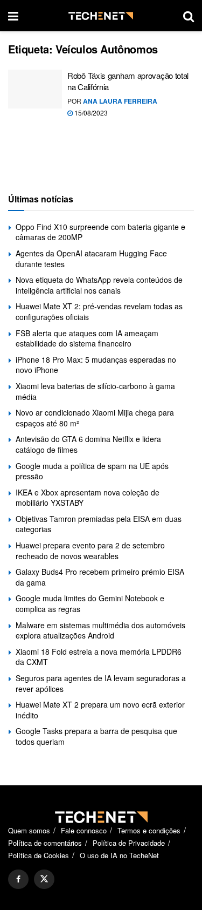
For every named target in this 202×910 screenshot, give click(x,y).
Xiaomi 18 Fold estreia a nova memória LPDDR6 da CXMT (99, 657)
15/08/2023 (90, 112)
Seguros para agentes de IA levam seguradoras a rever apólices (101, 683)
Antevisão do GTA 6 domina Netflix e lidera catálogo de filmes (88, 444)
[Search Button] (188, 15)
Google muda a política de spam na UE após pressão (92, 471)
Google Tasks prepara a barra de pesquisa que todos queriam (96, 736)
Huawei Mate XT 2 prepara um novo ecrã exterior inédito (100, 710)
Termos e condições (148, 830)
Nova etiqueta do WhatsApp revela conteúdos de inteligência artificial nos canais (99, 285)
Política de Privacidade (129, 843)
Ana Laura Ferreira (120, 101)
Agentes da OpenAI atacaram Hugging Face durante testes (91, 258)
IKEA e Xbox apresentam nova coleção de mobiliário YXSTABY (87, 497)
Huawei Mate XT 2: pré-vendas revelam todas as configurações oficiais (99, 311)
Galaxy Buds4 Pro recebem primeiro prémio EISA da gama (100, 577)
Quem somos (29, 830)
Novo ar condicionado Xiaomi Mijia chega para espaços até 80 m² (95, 418)
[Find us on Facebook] (18, 879)
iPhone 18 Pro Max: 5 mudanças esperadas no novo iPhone (96, 365)
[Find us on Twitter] (44, 879)
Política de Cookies (38, 855)
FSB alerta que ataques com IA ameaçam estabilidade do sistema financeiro (87, 338)
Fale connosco (84, 830)
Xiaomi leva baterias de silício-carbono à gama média (95, 391)
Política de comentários (45, 843)
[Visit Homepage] (100, 16)
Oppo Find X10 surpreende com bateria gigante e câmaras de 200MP (100, 232)
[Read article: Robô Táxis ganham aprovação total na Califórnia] (35, 89)
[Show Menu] (13, 15)
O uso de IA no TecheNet (119, 855)
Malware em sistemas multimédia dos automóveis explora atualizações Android (100, 630)
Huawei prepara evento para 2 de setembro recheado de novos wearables (90, 550)
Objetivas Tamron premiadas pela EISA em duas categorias (99, 524)
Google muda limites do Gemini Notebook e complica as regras (90, 603)
